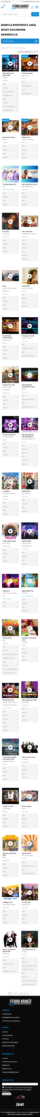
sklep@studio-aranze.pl (31, 1)
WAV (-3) (5, 103)
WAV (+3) (6, 204)
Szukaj (35, 14)
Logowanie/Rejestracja (10, 1072)
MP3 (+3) (5, 197)
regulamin (5, 1089)
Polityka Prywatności (9, 1062)
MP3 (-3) (5, 88)
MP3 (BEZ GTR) (26, 86)
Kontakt (5, 1032)
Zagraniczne (6, 546)
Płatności (5, 1039)
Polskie (24, 78)
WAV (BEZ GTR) (26, 93)
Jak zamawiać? (7, 1035)
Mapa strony (6, 1069)
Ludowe (5, 142)
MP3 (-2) (5, 150)
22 (27, 993)
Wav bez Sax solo (28, 356)
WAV (4, 99)
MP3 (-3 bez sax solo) (10, 654)
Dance (4, 599)
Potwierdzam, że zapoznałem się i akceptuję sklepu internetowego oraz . (17, 1089)
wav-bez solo (8, 110)
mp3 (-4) (24, 248)
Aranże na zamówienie (10, 1042)
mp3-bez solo (7, 95)
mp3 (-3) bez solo (9, 92)
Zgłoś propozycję (8, 1046)
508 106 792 (6, 1)
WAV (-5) (5, 875)
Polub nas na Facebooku (11, 1021)
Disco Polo (6, 80)
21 (24, 993)
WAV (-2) (5, 157)
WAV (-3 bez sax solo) (10, 669)
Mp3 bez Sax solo (28, 348)
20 (21, 993)
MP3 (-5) (5, 868)
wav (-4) (24, 259)
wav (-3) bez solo (9, 107)
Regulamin (6, 1065)
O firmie (5, 1058)
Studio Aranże (10, 1112)
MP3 (4, 84)
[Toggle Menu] (37, 7)
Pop (8, 393)
